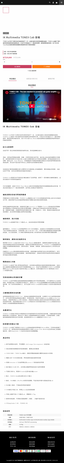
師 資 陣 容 (13, 444)
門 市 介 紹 (13, 446)
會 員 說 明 (32, 442)
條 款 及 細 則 (51, 444)
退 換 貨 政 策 (51, 442)
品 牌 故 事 (13, 442)
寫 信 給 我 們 (51, 446)
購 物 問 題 (32, 444)
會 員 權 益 (32, 446)
